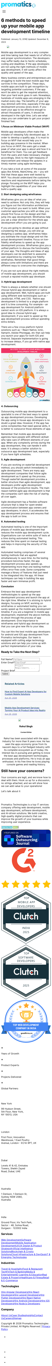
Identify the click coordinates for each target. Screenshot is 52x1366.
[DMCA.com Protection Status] (10, 828)
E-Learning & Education (29, 1274)
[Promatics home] (16, 7)
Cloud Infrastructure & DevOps (28, 1254)
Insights (30, 1315)
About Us (6, 1315)
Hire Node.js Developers (27, 1303)
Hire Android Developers (27, 1300)
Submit (5, 674)
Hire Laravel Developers (27, 1294)
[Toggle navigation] (4, 11)
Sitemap (17, 1318)
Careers (8, 1318)
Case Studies (18, 1315)
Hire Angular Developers (14, 1292)
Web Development (11, 1239)
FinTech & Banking (16, 1271)
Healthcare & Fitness (32, 1277)
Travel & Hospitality (12, 1268)
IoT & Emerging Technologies (25, 1256)
